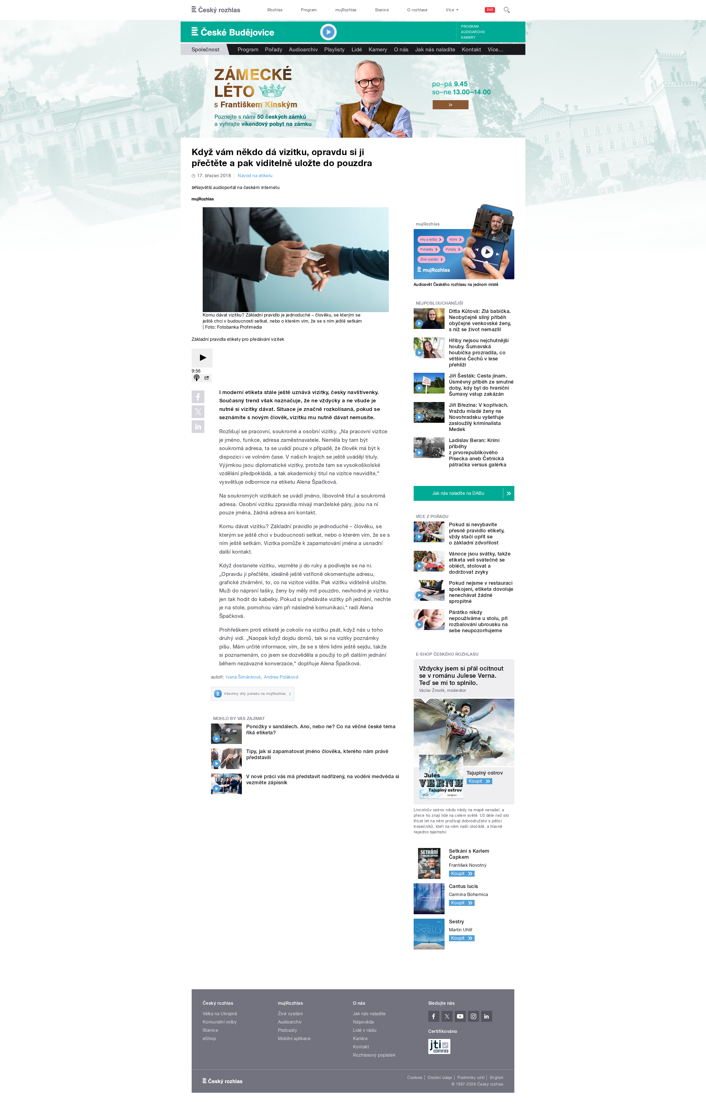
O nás (401, 49)
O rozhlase (417, 10)
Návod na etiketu (255, 175)
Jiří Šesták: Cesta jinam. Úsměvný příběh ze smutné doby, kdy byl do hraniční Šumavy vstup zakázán (481, 385)
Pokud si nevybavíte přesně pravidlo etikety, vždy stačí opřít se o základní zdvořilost (477, 534)
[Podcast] (197, 378)
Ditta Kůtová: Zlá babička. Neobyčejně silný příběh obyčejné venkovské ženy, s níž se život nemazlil (480, 320)
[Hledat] (506, 10)
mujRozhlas (346, 10)
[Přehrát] (202, 358)
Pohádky (426, 249)
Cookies (414, 1077)
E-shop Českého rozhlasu (447, 654)
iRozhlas (275, 10)
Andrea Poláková (281, 677)
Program (309, 10)
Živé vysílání (429, 259)
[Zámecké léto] (353, 96)
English (496, 1077)
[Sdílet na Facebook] (198, 396)
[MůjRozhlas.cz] (203, 199)
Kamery (468, 37)
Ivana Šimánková (243, 677)
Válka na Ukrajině (220, 1013)
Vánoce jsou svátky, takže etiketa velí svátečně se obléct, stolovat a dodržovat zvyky (479, 563)
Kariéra (360, 1038)
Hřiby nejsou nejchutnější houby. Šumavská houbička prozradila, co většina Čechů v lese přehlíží (479, 352)
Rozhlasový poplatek (374, 1055)
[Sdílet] (207, 378)
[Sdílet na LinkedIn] (198, 426)
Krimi (453, 239)
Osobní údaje (440, 1077)
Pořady (273, 49)
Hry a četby (428, 239)
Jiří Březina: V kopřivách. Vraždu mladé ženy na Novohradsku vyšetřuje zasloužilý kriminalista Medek (478, 417)
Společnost (206, 49)
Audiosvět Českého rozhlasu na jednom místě (456, 284)
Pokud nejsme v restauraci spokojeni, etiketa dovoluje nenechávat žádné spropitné (481, 592)
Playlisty (334, 49)
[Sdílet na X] (198, 411)
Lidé (357, 49)
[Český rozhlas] (216, 10)
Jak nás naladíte (435, 49)
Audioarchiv (473, 32)
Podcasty (287, 1030)
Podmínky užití (471, 1077)
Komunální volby (220, 1022)
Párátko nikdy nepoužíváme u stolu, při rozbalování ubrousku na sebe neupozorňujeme (478, 621)
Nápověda (363, 1022)
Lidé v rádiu (365, 1030)
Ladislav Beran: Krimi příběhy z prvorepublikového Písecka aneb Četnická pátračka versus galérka (477, 452)
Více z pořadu (432, 516)
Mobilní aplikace (294, 1038)
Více (496, 49)
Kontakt (471, 49)
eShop (209, 1038)
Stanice (382, 10)
